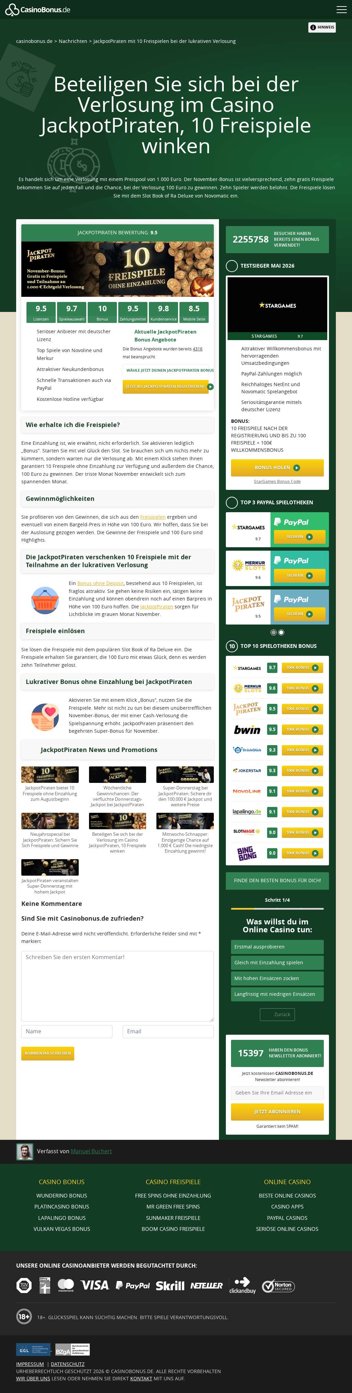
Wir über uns (33, 1379)
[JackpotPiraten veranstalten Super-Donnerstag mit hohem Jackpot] (50, 867)
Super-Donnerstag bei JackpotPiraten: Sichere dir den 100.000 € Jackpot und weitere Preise (185, 796)
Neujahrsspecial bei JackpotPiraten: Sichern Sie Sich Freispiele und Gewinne (50, 840)
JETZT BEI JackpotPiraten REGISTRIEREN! (165, 386)
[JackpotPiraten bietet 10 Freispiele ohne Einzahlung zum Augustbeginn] (50, 774)
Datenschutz (68, 1364)
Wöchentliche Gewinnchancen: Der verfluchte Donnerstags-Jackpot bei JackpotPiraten (117, 796)
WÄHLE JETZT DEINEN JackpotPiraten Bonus (167, 370)
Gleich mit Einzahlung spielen (268, 963)
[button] (273, 632)
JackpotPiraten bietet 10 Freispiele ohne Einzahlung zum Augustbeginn (50, 793)
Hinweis (326, 27)
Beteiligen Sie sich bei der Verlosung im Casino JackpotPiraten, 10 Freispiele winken (117, 843)
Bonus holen (273, 468)
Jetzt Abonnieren (277, 1112)
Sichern (295, 537)
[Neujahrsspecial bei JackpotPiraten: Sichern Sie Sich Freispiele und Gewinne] (50, 821)
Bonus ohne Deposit (100, 583)
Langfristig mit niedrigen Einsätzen (274, 994)
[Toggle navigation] (341, 9)
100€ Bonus (298, 667)
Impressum (30, 1364)
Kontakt (141, 1379)
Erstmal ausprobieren (259, 947)
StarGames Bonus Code (277, 481)
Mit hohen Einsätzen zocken (266, 978)
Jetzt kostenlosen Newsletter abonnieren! (277, 1076)
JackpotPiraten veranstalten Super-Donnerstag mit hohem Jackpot (50, 886)
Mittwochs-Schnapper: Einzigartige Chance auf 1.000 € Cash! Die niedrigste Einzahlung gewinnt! (185, 843)
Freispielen (153, 517)
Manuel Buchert (91, 1151)
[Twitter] (329, 1150)
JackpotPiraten (156, 607)
